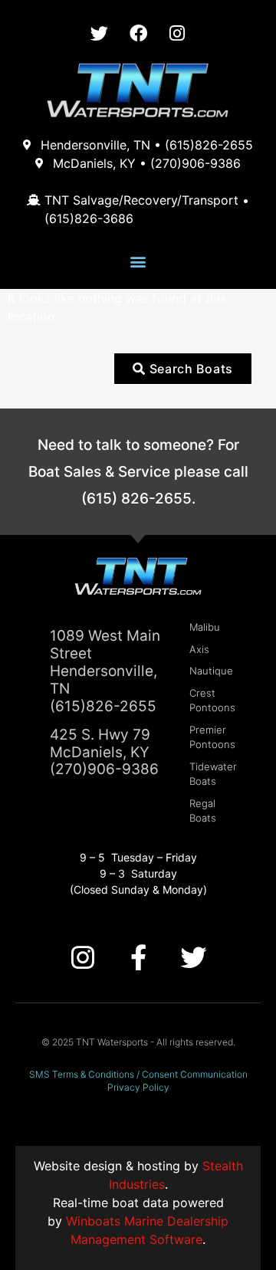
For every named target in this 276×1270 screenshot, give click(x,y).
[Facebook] (138, 33)
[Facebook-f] (138, 957)
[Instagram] (177, 33)
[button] (138, 261)
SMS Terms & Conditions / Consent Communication (138, 1074)
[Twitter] (99, 33)
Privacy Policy (138, 1087)
